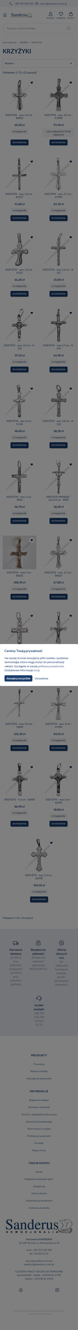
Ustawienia (41, 678)
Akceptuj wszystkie (18, 678)
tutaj (37, 670)
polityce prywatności (51, 666)
